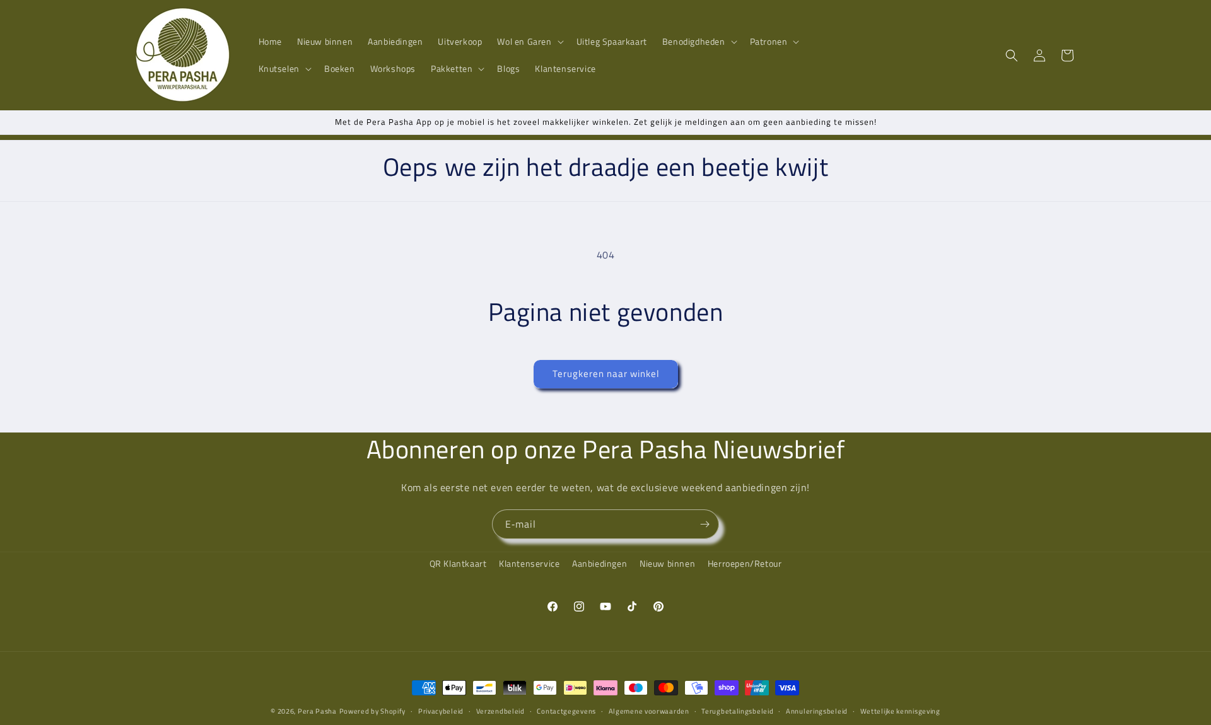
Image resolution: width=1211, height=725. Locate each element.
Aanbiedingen (599, 563)
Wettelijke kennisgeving (900, 711)
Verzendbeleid (500, 711)
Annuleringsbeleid (817, 711)
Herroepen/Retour (745, 563)
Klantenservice (529, 563)
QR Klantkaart (458, 563)
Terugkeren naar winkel (606, 373)
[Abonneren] (704, 524)
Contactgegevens (566, 711)
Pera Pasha (317, 711)
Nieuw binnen (667, 563)
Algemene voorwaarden (649, 711)
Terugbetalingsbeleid (737, 711)
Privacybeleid (441, 711)
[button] (528, 41)
